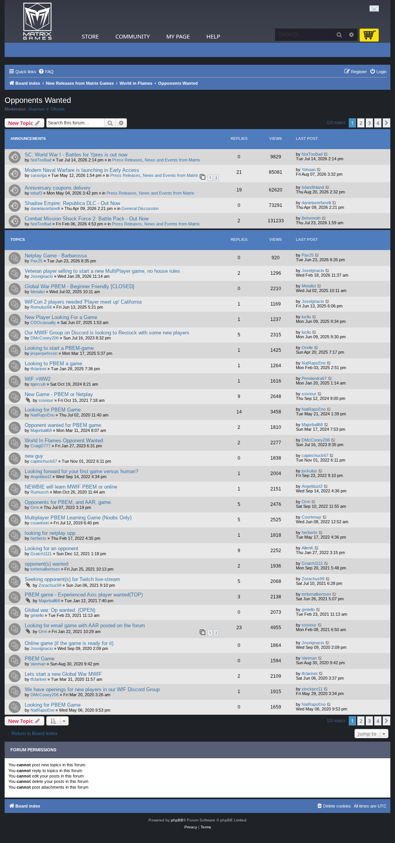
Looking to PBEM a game (53, 363)
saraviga (38, 175)
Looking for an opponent (51, 548)
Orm (34, 507)
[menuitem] (46, 71)
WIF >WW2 (38, 379)
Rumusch (39, 492)
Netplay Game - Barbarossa (56, 256)
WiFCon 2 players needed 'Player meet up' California (83, 302)
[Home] (37, 21)
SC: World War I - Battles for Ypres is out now (76, 155)
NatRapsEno (314, 363)
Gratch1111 (41, 553)
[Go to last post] (326, 154)
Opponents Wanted (38, 100)
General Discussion (140, 208)
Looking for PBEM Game (53, 410)
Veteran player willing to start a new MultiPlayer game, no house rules (102, 271)
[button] (386, 123)
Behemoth (311, 218)
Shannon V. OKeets (46, 109)
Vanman (38, 664)
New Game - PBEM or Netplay (59, 394)
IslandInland (313, 187)
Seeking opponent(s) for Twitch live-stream (72, 579)
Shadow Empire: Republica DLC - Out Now (72, 203)
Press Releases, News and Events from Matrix (156, 160)
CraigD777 (40, 445)
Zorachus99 (50, 585)
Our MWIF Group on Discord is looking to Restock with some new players (107, 333)
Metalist (37, 291)
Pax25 (36, 261)
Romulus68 (41, 307)
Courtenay (311, 517)
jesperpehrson (43, 353)
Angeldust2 (40, 476)
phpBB (177, 820)
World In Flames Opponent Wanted (64, 440)
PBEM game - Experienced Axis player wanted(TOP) (84, 595)
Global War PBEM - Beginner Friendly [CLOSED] (79, 286)
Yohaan (309, 169)
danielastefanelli (45, 208)
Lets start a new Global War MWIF (63, 674)
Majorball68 (41, 430)
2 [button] (361, 122)
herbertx (38, 538)
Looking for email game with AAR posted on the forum (85, 625)
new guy (34, 456)
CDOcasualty (43, 322)
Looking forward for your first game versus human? (81, 471)
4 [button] (377, 122)
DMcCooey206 (44, 338)
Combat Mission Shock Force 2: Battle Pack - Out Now (87, 219)
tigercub (38, 384)
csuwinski (39, 523)
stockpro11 (312, 689)
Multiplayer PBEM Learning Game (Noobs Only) (78, 518)
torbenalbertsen (45, 569)
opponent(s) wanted (46, 564)
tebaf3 (36, 193)
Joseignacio (41, 276)
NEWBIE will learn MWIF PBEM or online (71, 487)
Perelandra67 (314, 378)
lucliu (306, 316)
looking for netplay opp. (51, 533)
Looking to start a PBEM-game (59, 348)
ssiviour (46, 400)
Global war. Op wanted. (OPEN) (60, 610)
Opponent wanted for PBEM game (63, 425)
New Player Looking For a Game (61, 317)
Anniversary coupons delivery (58, 188)
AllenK (307, 548)
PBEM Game (39, 659)
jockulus (309, 471)
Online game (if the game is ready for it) (69, 643)
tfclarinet (38, 368)
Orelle (307, 347)
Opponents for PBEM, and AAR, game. (68, 502)
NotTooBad (40, 160)
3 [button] (369, 122)
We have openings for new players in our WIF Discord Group (92, 689)
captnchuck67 (43, 461)
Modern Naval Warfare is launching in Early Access (82, 170)
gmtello (37, 615)
